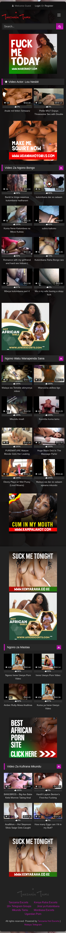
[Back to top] (56, 923)
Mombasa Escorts (44, 910)
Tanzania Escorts (18, 902)
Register (49, 5)
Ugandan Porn (33, 914)
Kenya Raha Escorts (45, 902)
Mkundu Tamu (20, 910)
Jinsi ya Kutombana (48, 906)
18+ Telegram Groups (19, 906)
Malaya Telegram (33, 924)
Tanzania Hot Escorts (48, 921)
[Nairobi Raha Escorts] (33, 73)
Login (38, 5)
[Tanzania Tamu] (27, 16)
